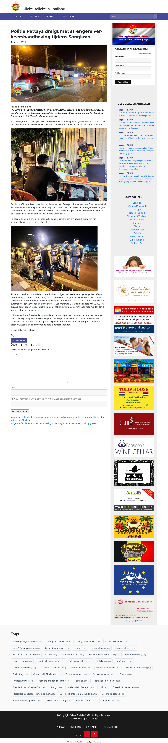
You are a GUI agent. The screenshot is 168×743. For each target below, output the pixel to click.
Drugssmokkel (125, 658)
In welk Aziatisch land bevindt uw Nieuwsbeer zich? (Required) (46, 399)
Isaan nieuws (22, 671)
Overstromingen (76, 684)
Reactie (15, 355)
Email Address (121, 56)
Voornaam (119, 65)
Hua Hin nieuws (135, 665)
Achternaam (120, 73)
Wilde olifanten (86, 710)
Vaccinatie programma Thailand (78, 704)
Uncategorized (137, 229)
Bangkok (137, 202)
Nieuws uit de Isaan (138, 678)
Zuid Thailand (137, 239)
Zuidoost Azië (137, 243)
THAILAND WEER (134, 629)
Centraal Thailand (137, 206)
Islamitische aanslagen (50, 671)
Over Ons (34, 16)
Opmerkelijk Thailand (46, 684)
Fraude (50, 665)
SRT (103, 697)
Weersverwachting (58, 710)
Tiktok (137, 226)
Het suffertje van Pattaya (104, 665)
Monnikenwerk (81, 678)
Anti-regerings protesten (27, 651)
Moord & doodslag (108, 678)
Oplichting (20, 684)
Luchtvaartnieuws (24, 678)
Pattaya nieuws (19, 340)
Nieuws (18, 16)
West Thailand (137, 236)
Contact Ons (68, 16)
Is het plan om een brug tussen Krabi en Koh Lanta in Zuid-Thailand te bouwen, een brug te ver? (137, 138)
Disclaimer (50, 16)
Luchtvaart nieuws (53, 678)
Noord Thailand (137, 212)
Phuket (125, 684)
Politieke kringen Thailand (54, 691)
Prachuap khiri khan (106, 691)
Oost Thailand (137, 219)
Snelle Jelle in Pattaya (80, 697)
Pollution (81, 691)
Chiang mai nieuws (87, 651)
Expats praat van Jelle (26, 665)
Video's (137, 232)
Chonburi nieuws (116, 651)
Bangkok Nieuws (59, 651)
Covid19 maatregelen (26, 658)
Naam (14, 387)
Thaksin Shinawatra (125, 697)
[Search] (155, 16)
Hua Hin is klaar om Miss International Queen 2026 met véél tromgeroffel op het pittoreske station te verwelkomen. (136, 125)
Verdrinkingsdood (113, 704)
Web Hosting (76, 728)
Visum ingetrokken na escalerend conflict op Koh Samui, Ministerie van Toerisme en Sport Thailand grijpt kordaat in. (136, 151)
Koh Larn (103, 671)
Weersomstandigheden (27, 710)
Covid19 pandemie (57, 658)
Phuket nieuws (23, 691)
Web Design (92, 728)
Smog (56, 697)
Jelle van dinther (80, 671)
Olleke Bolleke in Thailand (43, 8)
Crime (80, 658)
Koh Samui (124, 671)
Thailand (137, 223)
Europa (137, 209)
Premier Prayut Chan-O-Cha (29, 697)
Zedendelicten (110, 710)
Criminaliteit (100, 658)
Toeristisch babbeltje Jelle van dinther (33, 704)
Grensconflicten (72, 665)
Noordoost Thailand (137, 216)
